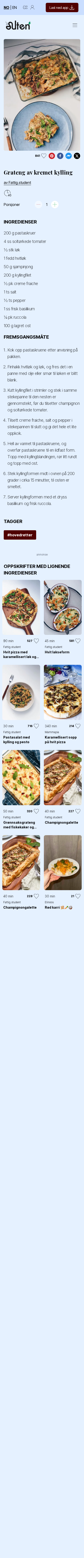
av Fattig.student (17, 182)
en (14, 7)
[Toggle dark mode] (25, 7)
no (6, 7)
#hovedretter (19, 535)
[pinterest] (52, 156)
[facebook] (60, 156)
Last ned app (58, 8)
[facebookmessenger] (68, 156)
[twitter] (77, 156)
